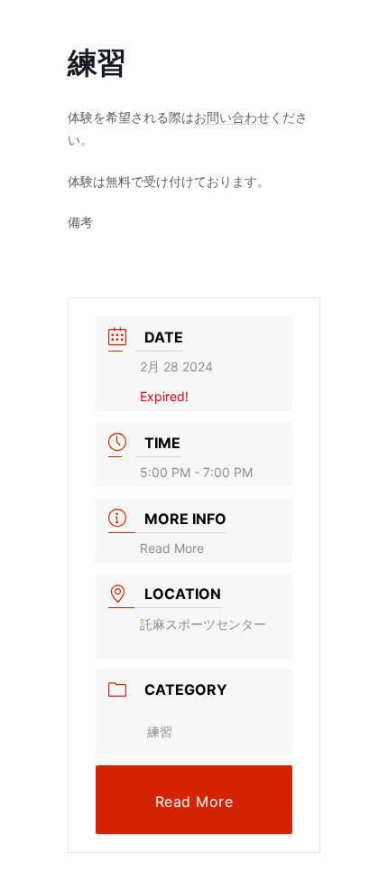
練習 (159, 731)
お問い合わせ (232, 117)
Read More (172, 548)
